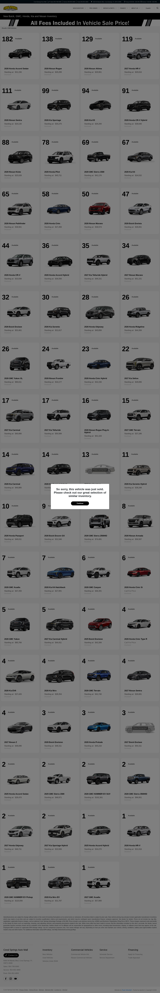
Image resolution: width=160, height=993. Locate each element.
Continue (80, 503)
